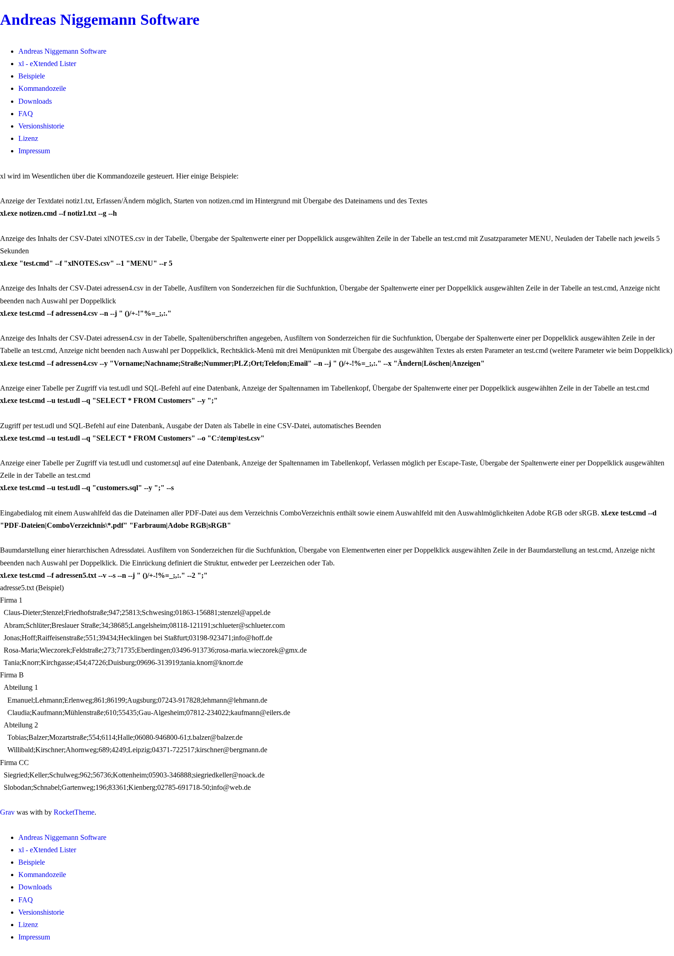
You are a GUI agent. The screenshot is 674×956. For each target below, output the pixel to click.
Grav (7, 812)
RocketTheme (74, 812)
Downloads (35, 101)
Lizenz (28, 138)
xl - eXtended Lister (47, 63)
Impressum (34, 151)
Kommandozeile (42, 88)
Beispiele (31, 76)
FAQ (25, 113)
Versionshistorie (41, 126)
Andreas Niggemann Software (99, 19)
